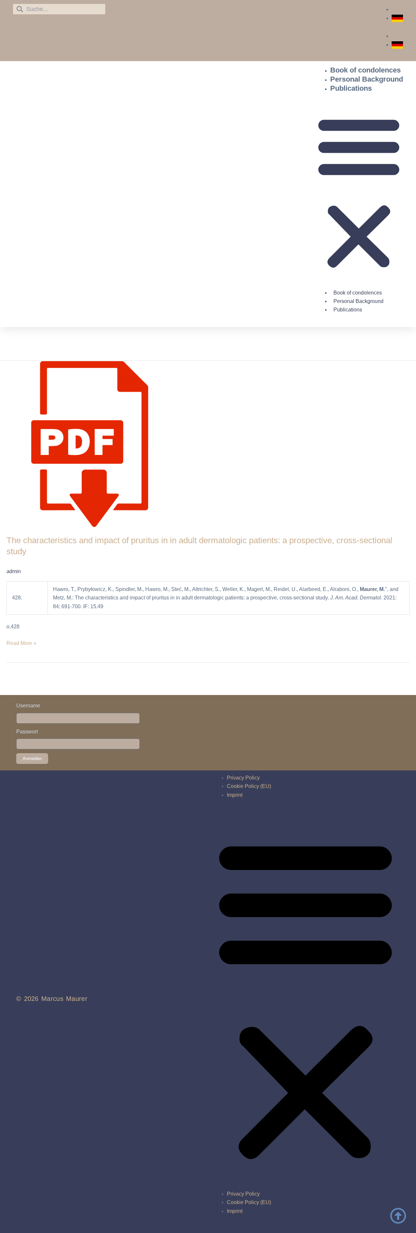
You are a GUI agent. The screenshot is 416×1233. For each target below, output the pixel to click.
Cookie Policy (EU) (249, 786)
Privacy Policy (243, 777)
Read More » (21, 642)
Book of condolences (365, 70)
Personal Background (366, 79)
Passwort (27, 731)
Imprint (234, 795)
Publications (351, 88)
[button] (359, 192)
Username (28, 705)
